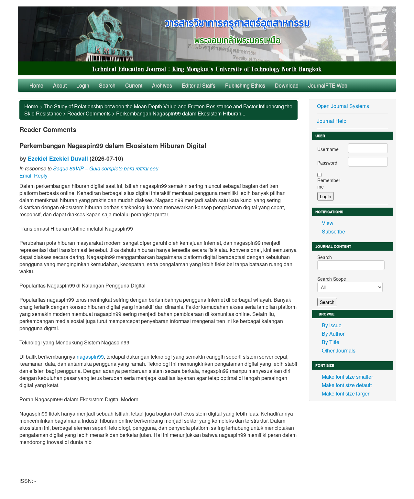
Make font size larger (345, 393)
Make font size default (347, 385)
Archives (162, 85)
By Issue (332, 325)
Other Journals (338, 350)
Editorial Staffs (198, 85)
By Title (330, 342)
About (60, 85)
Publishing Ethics (245, 85)
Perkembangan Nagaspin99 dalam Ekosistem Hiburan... (180, 113)
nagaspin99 (90, 356)
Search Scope (331, 279)
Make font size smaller (347, 376)
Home (36, 85)
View (327, 223)
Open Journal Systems (343, 106)
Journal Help (331, 121)
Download (287, 85)
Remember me (328, 183)
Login (82, 85)
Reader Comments (89, 113)
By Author (333, 333)
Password (327, 162)
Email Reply (33, 175)
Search (107, 85)
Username (328, 149)
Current (133, 85)
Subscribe (333, 231)
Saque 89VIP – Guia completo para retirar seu (105, 168)
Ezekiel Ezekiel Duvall (58, 158)
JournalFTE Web (327, 85)
